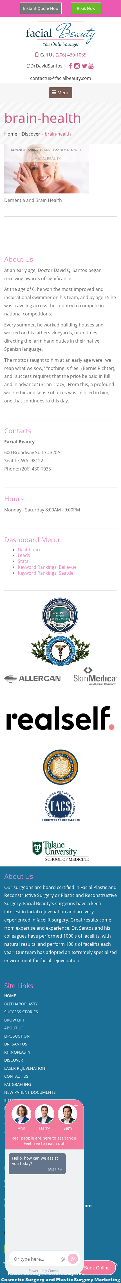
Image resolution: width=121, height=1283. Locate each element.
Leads (24, 555)
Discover (31, 134)
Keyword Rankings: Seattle (45, 573)
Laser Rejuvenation (24, 1068)
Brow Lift (14, 1020)
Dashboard (30, 549)
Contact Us (16, 1076)
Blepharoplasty (21, 1004)
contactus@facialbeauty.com (60, 78)
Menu (63, 93)
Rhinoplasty (17, 1052)
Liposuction (17, 1036)
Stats (23, 561)
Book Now (86, 8)
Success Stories (21, 1011)
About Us (14, 1028)
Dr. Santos (15, 1044)
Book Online (97, 1268)
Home (10, 134)
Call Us (62, 55)
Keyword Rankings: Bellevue (47, 567)
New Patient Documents (30, 1092)
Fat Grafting (17, 1084)
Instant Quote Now (41, 8)
